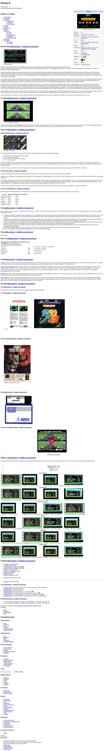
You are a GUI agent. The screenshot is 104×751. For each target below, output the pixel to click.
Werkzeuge (6, 640)
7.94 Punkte (84, 34)
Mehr (5, 638)
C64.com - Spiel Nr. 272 (9, 569)
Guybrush (3, 262)
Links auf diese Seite (9, 720)
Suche (2, 669)
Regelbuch (6, 679)
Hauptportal (6, 699)
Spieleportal (6, 690)
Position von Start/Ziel (21, 194)
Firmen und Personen (9, 704)
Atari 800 (87, 47)
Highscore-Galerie (8, 693)
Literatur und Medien (9, 710)
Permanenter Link (8, 725)
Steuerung (76, 56)
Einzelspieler (84, 53)
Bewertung (76, 34)
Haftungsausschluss (8, 747)
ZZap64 (6, 572)
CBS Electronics (85, 43)
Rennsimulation (7, 612)
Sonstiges (6, 714)
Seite (5, 623)
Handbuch (6, 581)
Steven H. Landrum (85, 36)
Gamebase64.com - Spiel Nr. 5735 (12, 566)
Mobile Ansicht (7, 749)
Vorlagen (6, 684)
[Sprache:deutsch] (32, 591)
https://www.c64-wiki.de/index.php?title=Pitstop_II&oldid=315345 (25, 605)
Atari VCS (93, 47)
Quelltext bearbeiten (30, 46)
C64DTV (83, 49)
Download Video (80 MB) (53, 454)
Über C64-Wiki (7, 746)
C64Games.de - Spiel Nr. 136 (11, 564)
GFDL (25, 742)
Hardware (6, 708)
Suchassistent (7, 665)
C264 (5, 702)
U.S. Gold (93, 42)
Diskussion (6, 624)
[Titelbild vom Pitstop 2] (88, 28)
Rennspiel (6, 611)
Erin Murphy (84, 38)
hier (19, 271)
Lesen (5, 626)
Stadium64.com (7, 573)
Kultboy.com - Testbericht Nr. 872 (12, 571)
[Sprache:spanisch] (83, 62)
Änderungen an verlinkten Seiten (11, 721)
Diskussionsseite (8, 648)
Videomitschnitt (7, 587)
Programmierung (8, 711)
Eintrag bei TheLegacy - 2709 (11, 575)
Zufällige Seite (7, 661)
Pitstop (88, 64)
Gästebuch (6, 683)
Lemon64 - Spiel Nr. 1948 (10, 565)
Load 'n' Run (87, 42)
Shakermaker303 (5, 277)
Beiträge (6, 650)
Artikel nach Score (8, 663)
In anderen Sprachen (9, 641)
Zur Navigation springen (6, 8)
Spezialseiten (7, 723)
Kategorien (3, 607)
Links (5, 713)
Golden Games (7, 692)
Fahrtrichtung (11, 194)
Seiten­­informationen (8, 727)
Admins (5, 682)
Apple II (83, 47)
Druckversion (7, 724)
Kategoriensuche (8, 664)
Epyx (82, 40)
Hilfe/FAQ (6, 677)
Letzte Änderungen (8, 660)
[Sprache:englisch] (81, 62)
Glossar (5, 706)
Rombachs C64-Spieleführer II (8, 266)
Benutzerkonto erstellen (9, 651)
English (5, 733)
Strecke (4, 194)
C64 (97, 47)
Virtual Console (28, 290)
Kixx (97, 42)
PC (86, 49)
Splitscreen (55, 68)
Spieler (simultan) (86, 54)
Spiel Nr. (76, 32)
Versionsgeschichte (8, 630)
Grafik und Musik (8, 707)
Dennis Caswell (94, 36)
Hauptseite (6, 659)
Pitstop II (6, 577)
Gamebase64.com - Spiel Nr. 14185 (12, 568)
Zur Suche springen (17, 8)
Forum (5, 680)
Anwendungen (7, 700)
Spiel (5, 609)
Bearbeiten (16, 46)
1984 (82, 45)
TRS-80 (94, 49)
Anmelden (6, 653)
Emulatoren (6, 703)
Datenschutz (7, 745)
